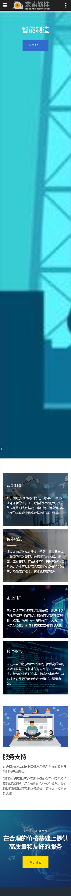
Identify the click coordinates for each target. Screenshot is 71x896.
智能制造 (14, 486)
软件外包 (14, 652)
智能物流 (14, 539)
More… (35, 45)
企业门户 (14, 598)
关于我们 (35, 862)
